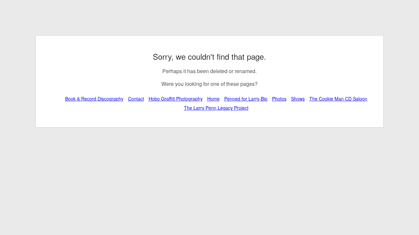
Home (213, 98)
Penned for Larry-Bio (245, 98)
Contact (136, 98)
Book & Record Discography (94, 98)
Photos (279, 98)
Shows (298, 98)
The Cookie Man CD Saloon (338, 98)
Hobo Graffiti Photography (176, 98)
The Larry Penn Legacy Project (216, 107)
